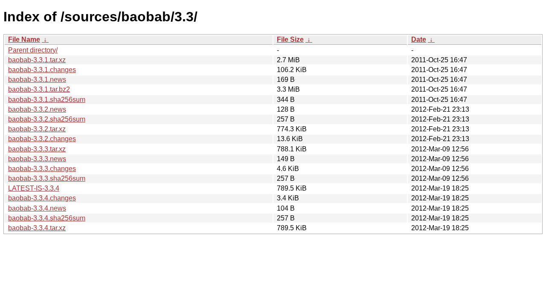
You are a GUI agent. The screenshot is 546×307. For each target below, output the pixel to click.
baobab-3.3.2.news (37, 109)
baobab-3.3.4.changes (42, 198)
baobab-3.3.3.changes (42, 168)
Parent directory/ (33, 50)
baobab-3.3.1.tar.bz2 (39, 89)
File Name (24, 39)
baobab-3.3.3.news (37, 158)
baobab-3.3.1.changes (42, 69)
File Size (290, 39)
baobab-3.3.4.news (37, 208)
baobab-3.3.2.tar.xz (37, 129)
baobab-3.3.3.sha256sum (46, 178)
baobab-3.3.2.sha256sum (46, 119)
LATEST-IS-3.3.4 (33, 188)
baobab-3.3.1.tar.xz (37, 60)
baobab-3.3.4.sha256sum (46, 218)
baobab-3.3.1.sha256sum (46, 99)
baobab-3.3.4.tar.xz (37, 228)
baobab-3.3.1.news (37, 79)
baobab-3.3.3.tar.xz (37, 149)
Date (418, 39)
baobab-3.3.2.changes (42, 138)
